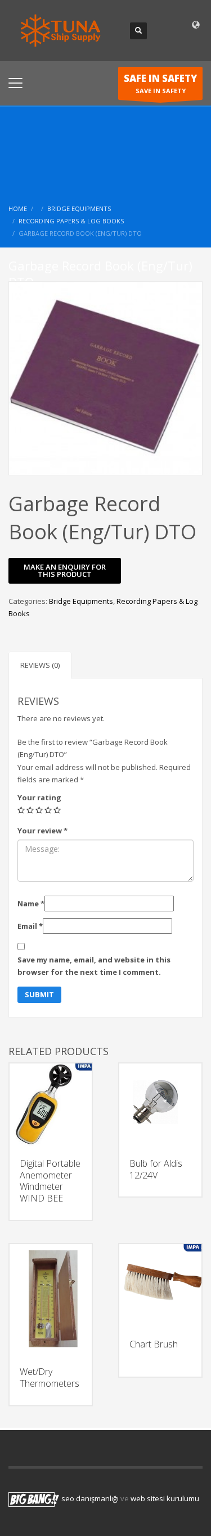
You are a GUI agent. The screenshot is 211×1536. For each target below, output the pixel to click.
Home (17, 208)
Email (30, 926)
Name (30, 903)
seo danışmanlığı (90, 1499)
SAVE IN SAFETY (160, 83)
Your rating (39, 797)
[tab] (39, 664)
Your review (42, 831)
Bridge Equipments (79, 208)
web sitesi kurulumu (165, 1499)
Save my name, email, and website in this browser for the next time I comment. (93, 966)
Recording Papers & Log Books (71, 221)
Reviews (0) (40, 665)
